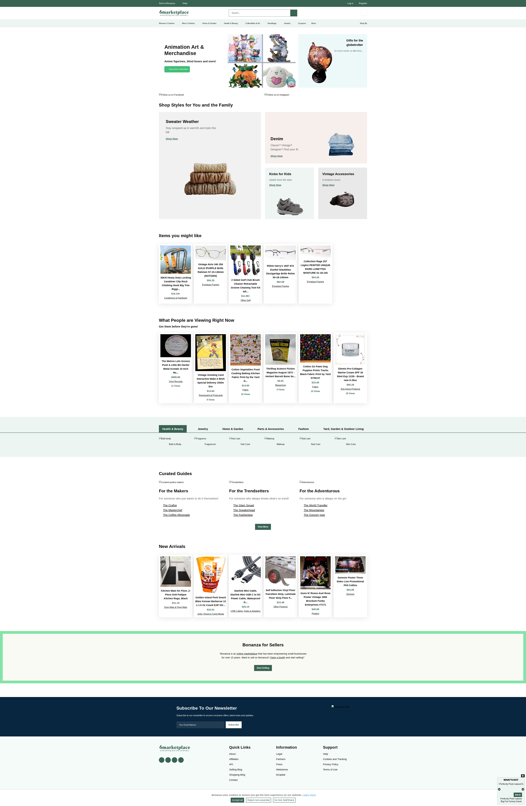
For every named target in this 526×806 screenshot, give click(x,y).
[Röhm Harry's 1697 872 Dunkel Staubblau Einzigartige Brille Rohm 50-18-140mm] (280, 274)
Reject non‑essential (258, 800)
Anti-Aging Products (350, 389)
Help (185, 3)
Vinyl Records (176, 381)
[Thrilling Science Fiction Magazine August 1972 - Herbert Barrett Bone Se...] (280, 368)
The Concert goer (314, 514)
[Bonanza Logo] (174, 13)
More (313, 23)
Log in (350, 3)
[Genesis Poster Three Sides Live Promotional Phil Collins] (350, 586)
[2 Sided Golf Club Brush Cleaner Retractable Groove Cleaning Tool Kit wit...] (245, 274)
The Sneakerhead (244, 510)
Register (363, 3)
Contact (233, 780)
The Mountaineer (314, 510)
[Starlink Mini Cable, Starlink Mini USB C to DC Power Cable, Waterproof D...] (245, 586)
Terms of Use (330, 769)
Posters (315, 613)
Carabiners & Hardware (175, 298)
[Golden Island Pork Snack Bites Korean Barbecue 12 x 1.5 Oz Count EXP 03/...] (210, 586)
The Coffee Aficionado (176, 514)
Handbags (272, 23)
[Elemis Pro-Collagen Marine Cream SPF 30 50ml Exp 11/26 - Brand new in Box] (350, 368)
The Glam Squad (243, 505)
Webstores (282, 769)
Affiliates (233, 759)
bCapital (280, 774)
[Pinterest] (174, 760)
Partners (280, 759)
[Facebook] (161, 760)
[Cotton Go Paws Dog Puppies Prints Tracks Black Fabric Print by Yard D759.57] (315, 368)
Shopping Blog (237, 774)
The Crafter (170, 505)
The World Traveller (316, 505)
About (232, 754)
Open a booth (277, 657)
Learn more (309, 795)
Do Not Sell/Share (284, 800)
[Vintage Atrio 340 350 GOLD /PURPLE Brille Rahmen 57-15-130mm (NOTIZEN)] (210, 274)
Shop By (363, 23)
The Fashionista (243, 514)
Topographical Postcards (211, 395)
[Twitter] (168, 760)
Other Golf (246, 300)
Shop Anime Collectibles (178, 69)
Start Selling (263, 668)
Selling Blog (235, 769)
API (231, 764)
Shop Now (172, 138)
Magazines (280, 385)
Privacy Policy (330, 764)
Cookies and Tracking (335, 759)
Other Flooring (281, 607)
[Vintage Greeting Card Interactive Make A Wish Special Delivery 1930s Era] (210, 368)
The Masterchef (172, 510)
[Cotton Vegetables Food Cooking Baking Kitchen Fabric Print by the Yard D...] (245, 368)
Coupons (302, 23)
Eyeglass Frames (210, 285)
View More (263, 527)
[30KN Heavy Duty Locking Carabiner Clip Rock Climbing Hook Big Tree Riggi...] (175, 274)
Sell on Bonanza (167, 3)
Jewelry (287, 23)
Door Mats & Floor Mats (175, 607)
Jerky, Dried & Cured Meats (210, 614)
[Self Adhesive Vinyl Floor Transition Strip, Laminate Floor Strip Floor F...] (280, 586)
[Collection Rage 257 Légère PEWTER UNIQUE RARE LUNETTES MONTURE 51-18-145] (315, 274)
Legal (279, 754)
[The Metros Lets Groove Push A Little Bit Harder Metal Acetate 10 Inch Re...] (175, 368)
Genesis (350, 594)
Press (279, 764)
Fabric (245, 390)
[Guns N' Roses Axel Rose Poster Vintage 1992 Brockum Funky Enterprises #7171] (315, 586)
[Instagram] (181, 760)
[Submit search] (293, 13)
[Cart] (364, 13)
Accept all (237, 800)
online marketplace (247, 653)
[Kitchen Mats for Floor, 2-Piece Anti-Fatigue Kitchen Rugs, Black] (175, 586)
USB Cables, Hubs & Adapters (245, 611)
